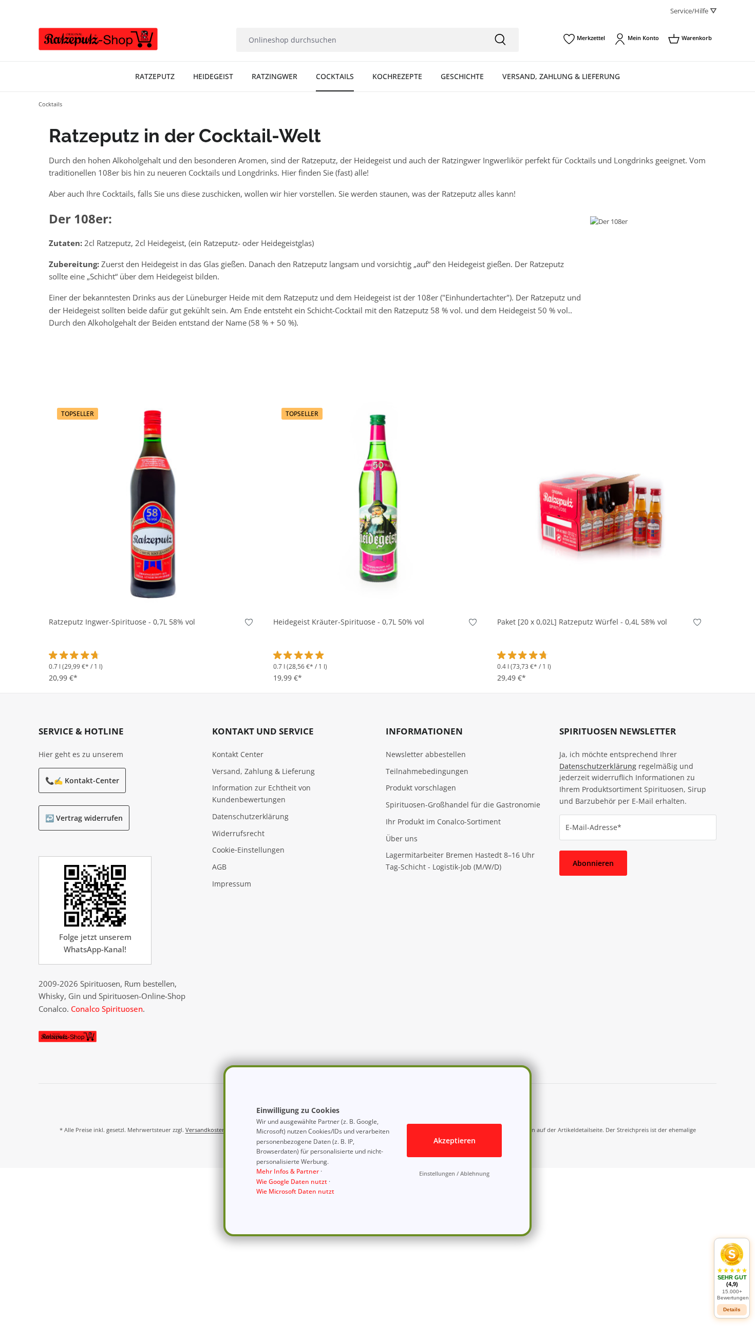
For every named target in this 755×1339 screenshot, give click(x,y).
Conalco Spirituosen (107, 1009)
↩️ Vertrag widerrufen (84, 818)
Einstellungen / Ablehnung (454, 1173)
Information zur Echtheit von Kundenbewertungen (261, 793)
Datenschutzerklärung (250, 816)
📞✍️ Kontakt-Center (82, 780)
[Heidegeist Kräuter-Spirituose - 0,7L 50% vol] (377, 503)
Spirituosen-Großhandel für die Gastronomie (463, 804)
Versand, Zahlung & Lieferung (263, 771)
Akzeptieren (454, 1140)
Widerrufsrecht (238, 833)
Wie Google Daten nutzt (291, 1181)
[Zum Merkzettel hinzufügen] (249, 624)
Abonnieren (593, 863)
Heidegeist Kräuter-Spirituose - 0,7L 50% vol (348, 622)
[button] (732, 1271)
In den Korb (153, 592)
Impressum (231, 884)
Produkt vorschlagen (421, 788)
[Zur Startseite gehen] (98, 39)
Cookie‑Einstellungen (248, 850)
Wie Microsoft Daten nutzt (295, 1191)
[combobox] (359, 40)
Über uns (402, 838)
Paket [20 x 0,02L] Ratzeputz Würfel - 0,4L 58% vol (582, 622)
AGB (219, 867)
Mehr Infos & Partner (287, 1171)
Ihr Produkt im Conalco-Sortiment (443, 821)
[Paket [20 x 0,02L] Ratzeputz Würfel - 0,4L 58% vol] (601, 503)
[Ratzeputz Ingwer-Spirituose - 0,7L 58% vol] (153, 503)
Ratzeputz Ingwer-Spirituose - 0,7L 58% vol (122, 622)
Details (732, 1309)
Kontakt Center (237, 754)
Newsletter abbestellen (426, 754)
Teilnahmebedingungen (427, 771)
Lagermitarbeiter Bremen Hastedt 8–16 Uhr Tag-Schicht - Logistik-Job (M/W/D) (460, 861)
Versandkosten (205, 1130)
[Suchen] (500, 40)
